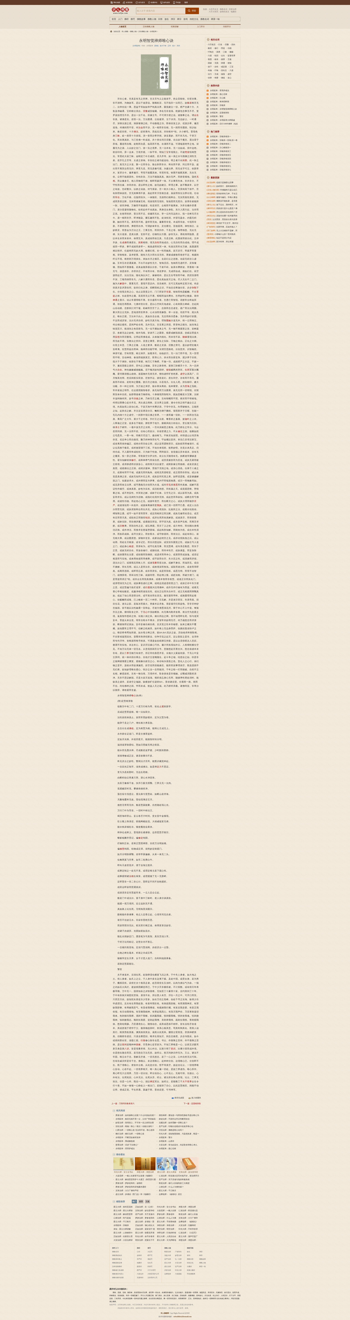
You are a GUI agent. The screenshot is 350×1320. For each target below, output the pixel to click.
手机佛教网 (191, 1274)
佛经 (126, 19)
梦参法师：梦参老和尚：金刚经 (129, 1183)
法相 (131, 876)
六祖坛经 (140, 1274)
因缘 (138, 1044)
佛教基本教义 (117, 1259)
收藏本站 (154, 2)
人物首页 (122, 27)
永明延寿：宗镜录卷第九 (220, 166)
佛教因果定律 (117, 1263)
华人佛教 (125, 31)
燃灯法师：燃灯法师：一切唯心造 (130, 1134)
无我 (216, 63)
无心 (145, 612)
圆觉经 (139, 1266)
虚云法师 (167, 1266)
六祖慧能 (178, 1274)
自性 (157, 242)
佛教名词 (223, 9)
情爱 (216, 78)
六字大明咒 (213, 12)
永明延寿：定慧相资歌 (219, 113)
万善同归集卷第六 (126, 1104)
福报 (223, 74)
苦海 (187, 386)
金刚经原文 (224, 12)
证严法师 (178, 1266)
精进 (131, 546)
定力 (159, 767)
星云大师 (167, 1263)
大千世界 (187, 1081)
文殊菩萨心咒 (152, 1278)
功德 (136, 398)
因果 (140, 242)
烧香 (223, 59)
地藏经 (233, 12)
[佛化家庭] (211, 194)
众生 (196, 115)
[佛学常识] (211, 208)
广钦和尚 (178, 1252)
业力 (210, 74)
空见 (168, 485)
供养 (210, 78)
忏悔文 (211, 52)
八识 (126, 1048)
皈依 (216, 59)
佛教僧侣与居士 (118, 1274)
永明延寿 (153, 31)
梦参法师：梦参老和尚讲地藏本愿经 (131, 1187)
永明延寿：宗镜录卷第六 (220, 162)
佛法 (136, 131)
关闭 (178, 46)
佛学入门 (115, 1248)
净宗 (173, 19)
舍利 (185, 19)
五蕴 (229, 59)
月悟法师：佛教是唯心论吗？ (171, 1130)
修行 (133, 460)
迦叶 (187, 419)
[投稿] (156, 46)
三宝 (166, 152)
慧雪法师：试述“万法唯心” (127, 1145)
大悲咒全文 (213, 9)
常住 (117, 197)
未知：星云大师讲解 (122, 1229)
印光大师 (178, 1270)
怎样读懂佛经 (117, 1266)
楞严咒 (150, 1255)
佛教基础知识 (117, 1255)
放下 (210, 67)
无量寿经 (140, 1278)
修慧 (122, 849)
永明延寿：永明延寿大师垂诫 (222, 120)
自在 (119, 370)
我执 (159, 505)
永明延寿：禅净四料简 (219, 102)
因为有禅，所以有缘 (225, 242)
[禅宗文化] (211, 216)
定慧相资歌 (196, 1104)
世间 (124, 1044)
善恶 (175, 485)
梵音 (187, 152)
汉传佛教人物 (148, 27)
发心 (229, 78)
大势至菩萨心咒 (153, 1274)
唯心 (133, 695)
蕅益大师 (167, 1255)
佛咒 (133, 19)
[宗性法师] (211, 201)
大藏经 (189, 1266)
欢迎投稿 (129, 2)
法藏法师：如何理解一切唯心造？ (173, 1123)
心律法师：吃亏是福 (122, 1218)
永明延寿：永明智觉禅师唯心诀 (223, 109)
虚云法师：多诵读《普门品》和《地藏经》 (134, 1194)
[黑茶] (209, 219)
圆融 (168, 320)
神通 (115, 300)
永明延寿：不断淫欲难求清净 (128, 1137)
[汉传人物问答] (213, 190)
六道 (231, 70)
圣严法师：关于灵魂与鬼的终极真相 (174, 1179)
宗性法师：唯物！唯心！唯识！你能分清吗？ (135, 1126)
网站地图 (116, 2)
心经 (138, 1252)
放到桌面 (166, 2)
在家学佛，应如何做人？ (226, 227)
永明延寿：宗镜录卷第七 (220, 170)
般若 (189, 103)
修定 (140, 838)
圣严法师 (167, 1259)
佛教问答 (190, 1259)
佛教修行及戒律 (118, 1270)
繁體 (186, 2)
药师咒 (150, 1266)
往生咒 (150, 1263)
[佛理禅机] (211, 238)
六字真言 (212, 45)
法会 (140, 127)
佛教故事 (141, 19)
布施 (210, 70)
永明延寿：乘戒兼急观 (125, 1141)
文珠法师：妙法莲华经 (188, 1172)
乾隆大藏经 (191, 1270)
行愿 (147, 587)
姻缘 (231, 52)
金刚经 (139, 1255)
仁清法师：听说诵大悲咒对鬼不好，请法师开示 (179, 1176)
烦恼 (168, 370)
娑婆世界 (231, 56)
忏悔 (216, 70)
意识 (173, 1048)
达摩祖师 (167, 1274)
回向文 (224, 70)
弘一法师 (178, 1259)
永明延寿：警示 (165, 1137)
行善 (143, 1040)
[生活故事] (211, 182)
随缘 (185, 337)
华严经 (139, 1259)
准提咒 (150, 1259)
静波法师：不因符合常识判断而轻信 (174, 1119)
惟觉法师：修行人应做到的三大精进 (174, 1183)
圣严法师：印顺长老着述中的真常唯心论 (176, 1126)
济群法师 (232, 9)
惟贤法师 (167, 1252)
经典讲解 (175, 27)
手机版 (178, 2)
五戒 (216, 74)
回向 (233, 45)
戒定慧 (224, 67)
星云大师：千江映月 (167, 1191)
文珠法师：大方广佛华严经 (127, 1191)
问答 (160, 19)
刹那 (185, 160)
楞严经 (139, 1270)
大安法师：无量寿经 (187, 1225)
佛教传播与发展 (118, 1278)
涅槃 (145, 111)
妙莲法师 (178, 1255)
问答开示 (227, 27)
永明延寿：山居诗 (166, 1141)
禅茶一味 (215, 19)
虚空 (182, 374)
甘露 (168, 292)
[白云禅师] (211, 197)
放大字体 (163, 46)
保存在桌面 (179, 1098)
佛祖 (131, 728)
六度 (210, 56)
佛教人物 (152, 19)
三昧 (117, 136)
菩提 (223, 48)
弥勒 (194, 287)
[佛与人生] (211, 186)
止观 (161, 706)
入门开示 (201, 27)
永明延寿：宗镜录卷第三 (220, 151)
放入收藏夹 (196, 1098)
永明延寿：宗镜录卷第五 (220, 155)
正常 (169, 46)
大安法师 (178, 1263)
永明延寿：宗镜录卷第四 (220, 159)
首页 (114, 19)
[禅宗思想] (211, 223)
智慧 (210, 59)
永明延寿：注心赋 (217, 98)
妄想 (117, 337)
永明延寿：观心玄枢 (167, 1149)
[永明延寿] (136, 46)
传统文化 (194, 19)
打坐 (220, 45)
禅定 (152, 1081)
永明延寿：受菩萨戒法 (125, 1149)
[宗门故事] (211, 231)
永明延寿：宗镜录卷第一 (220, 137)
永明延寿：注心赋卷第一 (220, 148)
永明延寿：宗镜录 (121, 1225)
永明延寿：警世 (216, 116)
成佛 (124, 242)
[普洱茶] (210, 234)
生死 (187, 370)
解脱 (122, 283)
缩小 (173, 46)
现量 (154, 563)
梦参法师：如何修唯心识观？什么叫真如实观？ (136, 1115)
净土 (117, 427)
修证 (180, 431)
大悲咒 (150, 1252)
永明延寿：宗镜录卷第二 (220, 144)
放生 (166, 19)
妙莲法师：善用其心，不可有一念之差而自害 (135, 1123)
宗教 (122, 526)
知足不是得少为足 (224, 238)
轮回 (147, 517)
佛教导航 (190, 1248)
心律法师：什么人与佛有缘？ (171, 1187)
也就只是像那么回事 (225, 182)
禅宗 (179, 19)
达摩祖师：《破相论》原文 (170, 1194)
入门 (120, 19)
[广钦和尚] (211, 227)
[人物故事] (211, 212)
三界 (126, 653)
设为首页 (141, 2)
